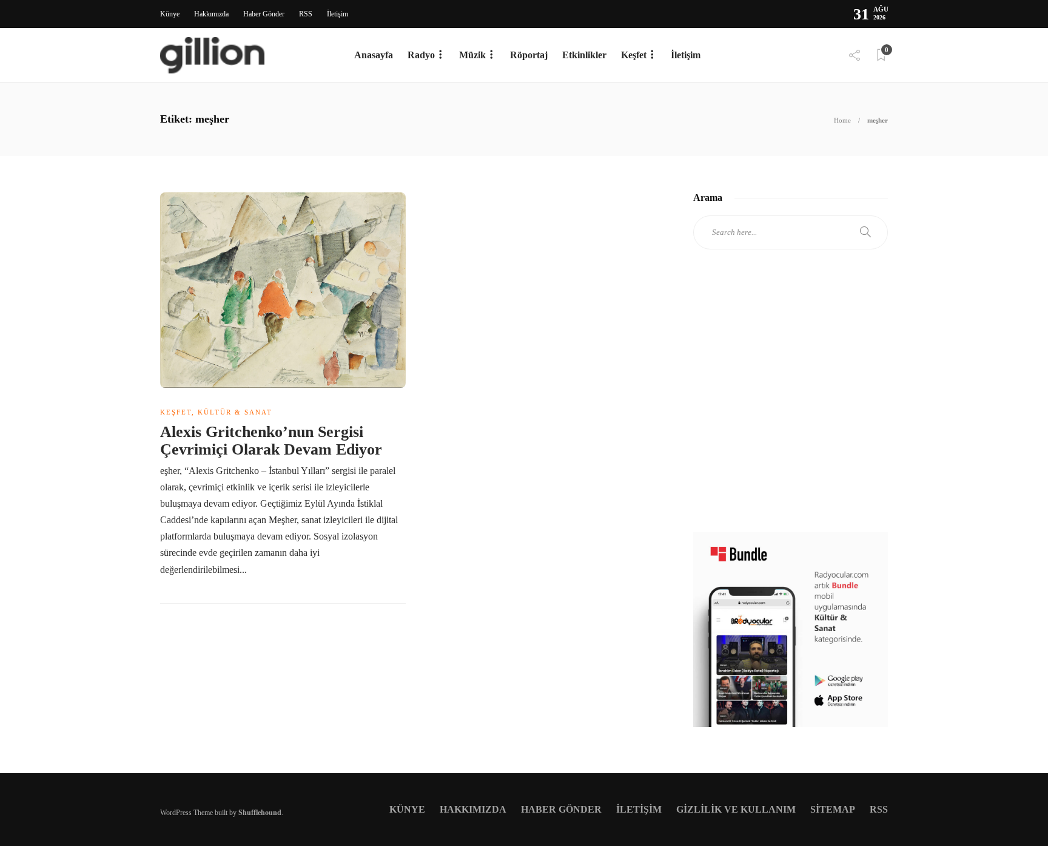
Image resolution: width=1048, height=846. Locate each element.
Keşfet (634, 55)
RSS (305, 14)
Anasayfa (373, 55)
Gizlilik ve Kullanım (736, 809)
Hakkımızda (211, 14)
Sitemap (832, 809)
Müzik (472, 55)
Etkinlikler (584, 55)
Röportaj (529, 55)
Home (842, 120)
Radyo (421, 55)
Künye (170, 14)
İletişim (337, 14)
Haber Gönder (263, 14)
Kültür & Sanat (235, 412)
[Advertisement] (790, 402)
